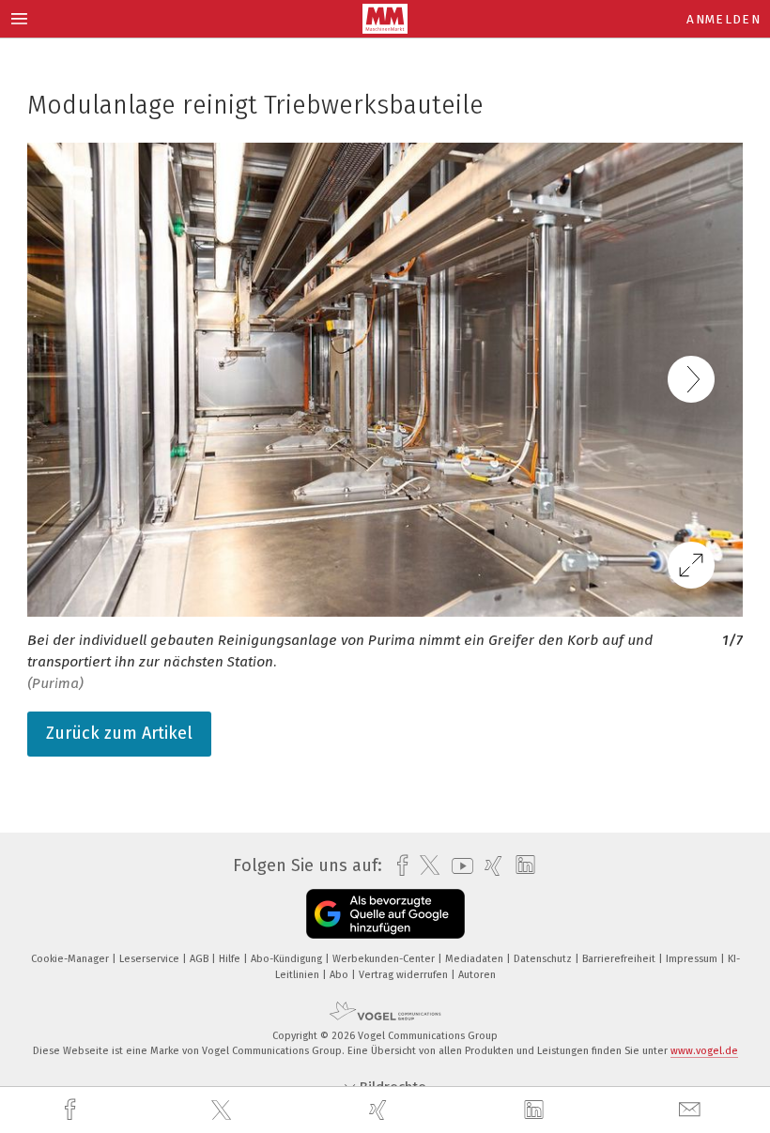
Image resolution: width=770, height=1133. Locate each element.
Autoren (477, 975)
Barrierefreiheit (620, 959)
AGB (200, 959)
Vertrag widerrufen (405, 975)
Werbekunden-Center (385, 959)
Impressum (693, 959)
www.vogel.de (704, 1051)
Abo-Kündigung (288, 959)
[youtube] (457, 866)
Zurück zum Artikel (119, 733)
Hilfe (231, 959)
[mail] (692, 1110)
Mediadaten (475, 959)
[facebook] (72, 1110)
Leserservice (150, 959)
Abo (340, 975)
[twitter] (223, 1110)
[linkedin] (536, 1110)
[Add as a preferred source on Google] (385, 914)
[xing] (380, 1110)
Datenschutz (544, 959)
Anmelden (723, 19)
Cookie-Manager (71, 959)
